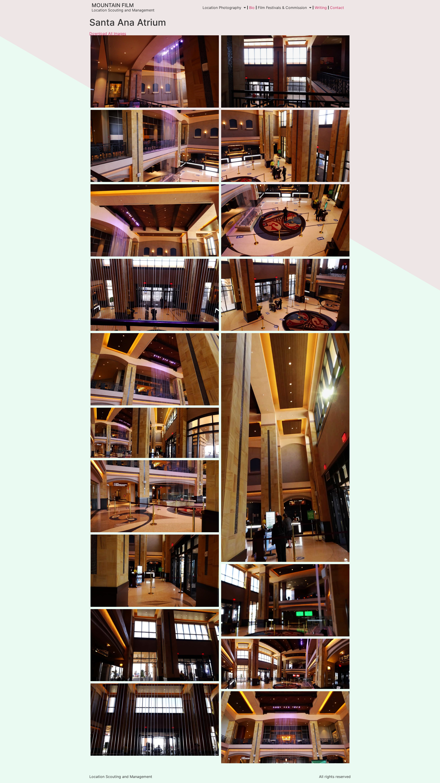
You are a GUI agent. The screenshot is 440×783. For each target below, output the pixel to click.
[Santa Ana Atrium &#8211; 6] (285, 220)
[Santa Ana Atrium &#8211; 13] (155, 571)
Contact (337, 7)
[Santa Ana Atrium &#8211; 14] (285, 600)
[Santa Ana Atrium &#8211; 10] (285, 447)
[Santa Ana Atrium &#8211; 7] (155, 295)
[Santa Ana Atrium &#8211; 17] (155, 719)
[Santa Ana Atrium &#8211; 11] (155, 433)
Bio (252, 7)
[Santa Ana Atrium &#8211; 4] (285, 146)
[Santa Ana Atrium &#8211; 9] (155, 369)
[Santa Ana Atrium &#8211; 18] (285, 727)
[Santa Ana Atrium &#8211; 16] (285, 664)
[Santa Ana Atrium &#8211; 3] (155, 146)
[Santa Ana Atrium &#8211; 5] (155, 220)
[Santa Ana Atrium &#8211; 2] (285, 71)
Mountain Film (113, 5)
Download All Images (107, 33)
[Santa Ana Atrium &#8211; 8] (285, 295)
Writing (321, 7)
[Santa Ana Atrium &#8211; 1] (155, 71)
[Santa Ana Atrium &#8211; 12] (155, 496)
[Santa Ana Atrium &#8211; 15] (155, 645)
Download (95, 40)
